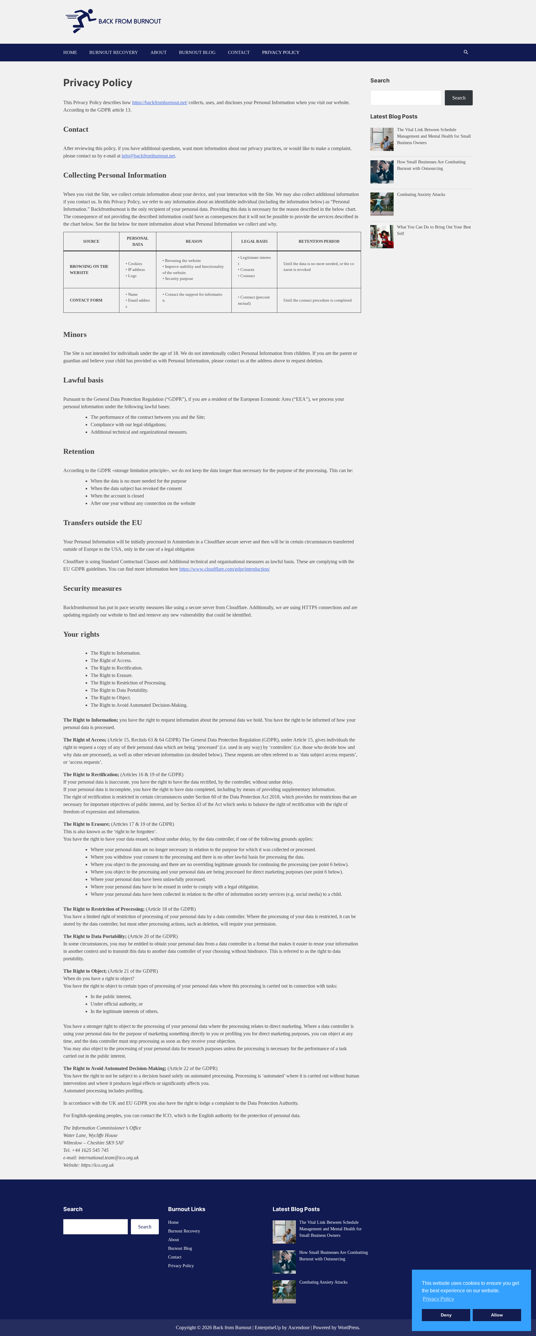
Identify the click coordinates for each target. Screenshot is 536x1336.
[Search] (466, 52)
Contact (239, 52)
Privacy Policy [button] (438, 1299)
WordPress (348, 1327)
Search (459, 97)
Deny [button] (446, 1314)
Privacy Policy (281, 52)
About (158, 52)
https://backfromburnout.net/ (159, 102)
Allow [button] (497, 1314)
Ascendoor (299, 1327)
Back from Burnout (232, 1327)
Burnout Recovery (113, 52)
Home (70, 52)
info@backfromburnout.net (148, 155)
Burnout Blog (197, 52)
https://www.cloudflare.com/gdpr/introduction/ (224, 569)
